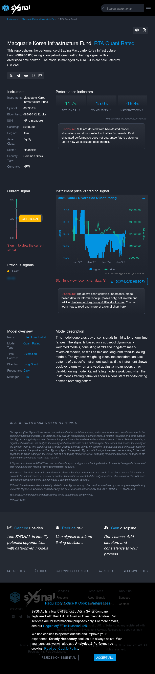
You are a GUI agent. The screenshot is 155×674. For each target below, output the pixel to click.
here (123, 306)
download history (130, 281)
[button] (137, 30)
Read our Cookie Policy (61, 648)
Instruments (12, 19)
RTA (26, 377)
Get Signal (30, 219)
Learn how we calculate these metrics (86, 142)
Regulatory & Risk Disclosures (65, 625)
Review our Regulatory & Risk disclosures (98, 302)
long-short (30, 364)
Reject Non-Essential (59, 657)
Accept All (104, 657)
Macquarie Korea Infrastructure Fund (39, 19)
